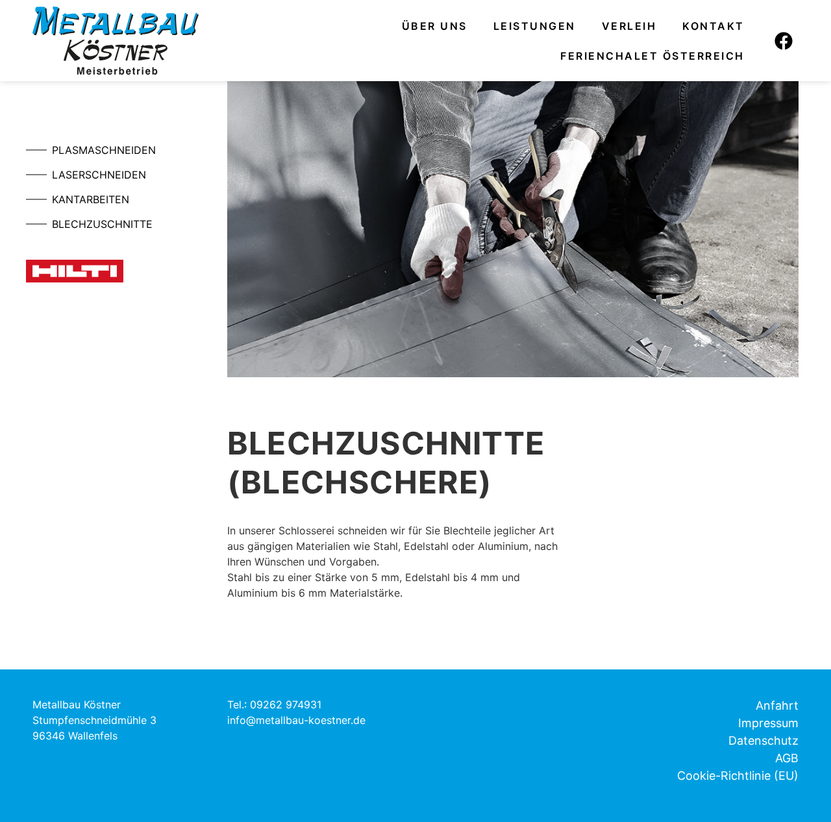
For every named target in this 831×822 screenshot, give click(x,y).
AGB (787, 758)
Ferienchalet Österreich (652, 55)
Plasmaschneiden (104, 149)
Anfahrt (777, 705)
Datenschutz (763, 740)
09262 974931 (285, 704)
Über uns (434, 25)
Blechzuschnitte (102, 224)
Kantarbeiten (90, 199)
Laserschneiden (99, 174)
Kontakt (713, 25)
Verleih (629, 25)
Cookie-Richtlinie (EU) (738, 775)
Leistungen (534, 25)
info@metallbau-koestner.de (296, 720)
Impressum (768, 723)
